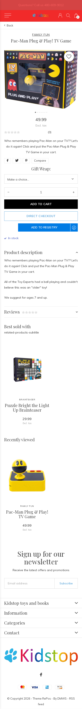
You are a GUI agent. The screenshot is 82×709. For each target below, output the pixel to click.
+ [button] (73, 192)
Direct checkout (40, 216)
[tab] (41, 252)
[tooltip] (76, 230)
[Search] (68, 15)
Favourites (69, 56)
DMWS (62, 698)
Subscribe (66, 583)
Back (10, 25)
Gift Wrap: (41, 168)
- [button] (8, 192)
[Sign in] (60, 15)
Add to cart (41, 204)
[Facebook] (41, 675)
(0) (49, 132)
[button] (8, 15)
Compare (40, 160)
